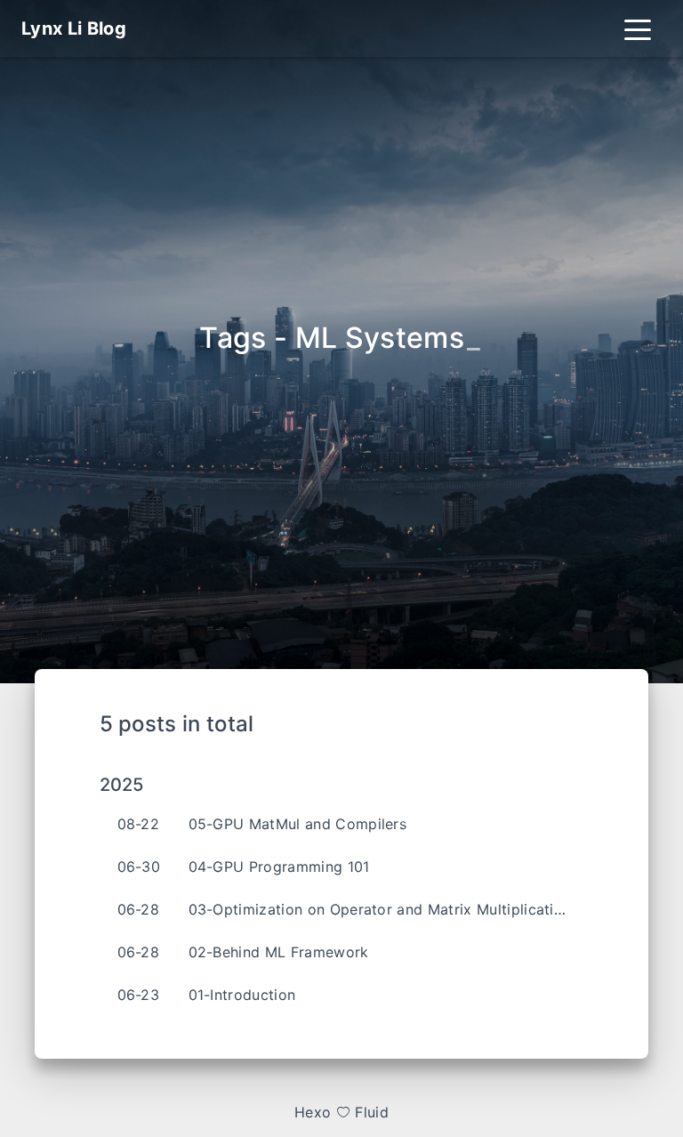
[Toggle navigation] (638, 28)
